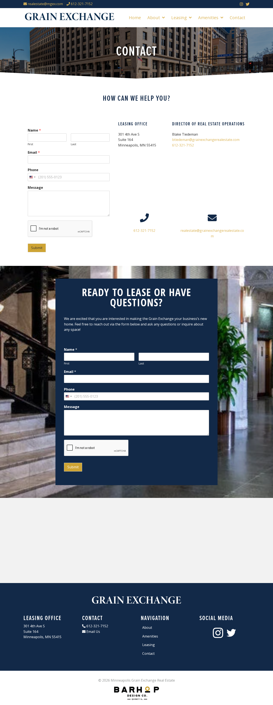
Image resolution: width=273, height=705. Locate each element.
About (147, 627)
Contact (148, 653)
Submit (36, 247)
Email (34, 152)
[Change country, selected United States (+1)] (32, 177)
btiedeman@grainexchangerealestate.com (206, 139)
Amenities (150, 636)
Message (35, 187)
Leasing (148, 644)
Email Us (93, 631)
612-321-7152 (81, 3)
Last (73, 144)
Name (34, 130)
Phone (33, 170)
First (30, 144)
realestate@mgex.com (45, 3)
